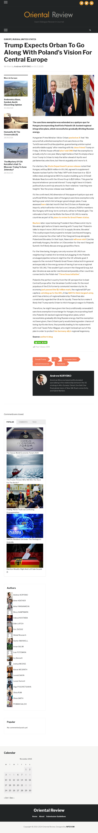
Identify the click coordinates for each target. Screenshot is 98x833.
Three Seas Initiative (69, 274)
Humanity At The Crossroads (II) (12, 133)
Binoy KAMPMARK (20, 612)
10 (6, 780)
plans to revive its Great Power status (71, 217)
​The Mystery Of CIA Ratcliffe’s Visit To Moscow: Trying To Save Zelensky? (15, 166)
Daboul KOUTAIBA (20, 618)
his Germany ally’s (62, 331)
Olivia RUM (17, 692)
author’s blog (46, 337)
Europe (8, 39)
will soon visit (80, 239)
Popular (10, 422)
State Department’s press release (64, 166)
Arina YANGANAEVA (21, 606)
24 (6, 790)
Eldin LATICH (18, 624)
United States (28, 39)
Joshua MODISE (19, 664)
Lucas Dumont (19, 681)
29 (26, 790)
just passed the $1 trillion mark (56, 290)
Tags (34, 422)
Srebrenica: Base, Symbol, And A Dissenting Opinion (13, 102)
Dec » (12, 798)
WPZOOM (70, 827)
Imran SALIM (18, 647)
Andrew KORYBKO (22, 66)
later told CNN (66, 151)
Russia (16, 39)
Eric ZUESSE (18, 629)
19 (14, 785)
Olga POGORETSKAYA (22, 687)
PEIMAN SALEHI (20, 704)
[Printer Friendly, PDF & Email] (40, 342)
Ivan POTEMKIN (19, 652)
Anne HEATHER (19, 601)
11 (10, 780)
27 (18, 790)
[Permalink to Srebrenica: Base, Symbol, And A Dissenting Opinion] (16, 89)
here (43, 204)
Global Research (19, 635)
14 (22, 780)
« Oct (6, 798)
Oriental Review (49, 810)
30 (30, 790)
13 (18, 780)
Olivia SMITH (18, 698)
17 (6, 785)
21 (22, 785)
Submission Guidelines (56, 816)
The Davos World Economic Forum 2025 (23, 453)
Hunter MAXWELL (20, 641)
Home (34, 816)
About (41, 816)
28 (22, 790)
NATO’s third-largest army (80, 293)
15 (26, 780)
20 (18, 785)
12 (14, 780)
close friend (79, 147)
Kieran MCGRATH (20, 670)
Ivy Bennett (18, 658)
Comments (23, 422)
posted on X (74, 138)
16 (30, 780)
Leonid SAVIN (18, 675)
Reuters (36, 223)
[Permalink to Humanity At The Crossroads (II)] (16, 122)
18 (10, 785)
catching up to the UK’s (51, 293)
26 (14, 790)
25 (10, 790)
